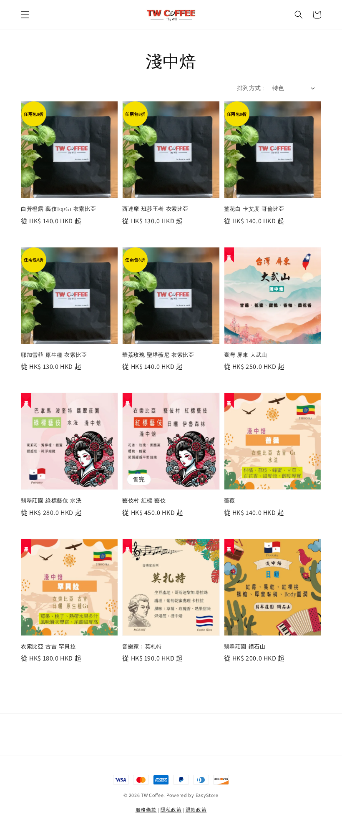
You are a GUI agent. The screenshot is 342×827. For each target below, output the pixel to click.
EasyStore (207, 795)
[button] (25, 14)
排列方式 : (250, 88)
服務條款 (146, 810)
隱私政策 (171, 810)
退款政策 (196, 810)
